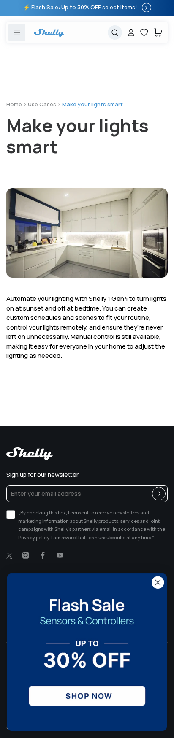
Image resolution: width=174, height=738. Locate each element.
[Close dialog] (158, 582)
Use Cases (42, 104)
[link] (87, 652)
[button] (158, 32)
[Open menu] (16, 32)
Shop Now (146, 7)
